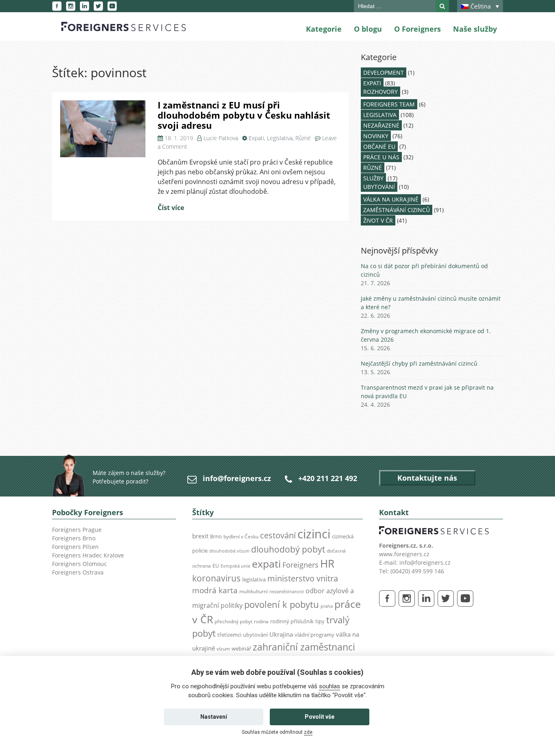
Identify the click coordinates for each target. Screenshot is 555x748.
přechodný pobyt (233, 621)
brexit (200, 536)
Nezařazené (381, 125)
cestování (278, 535)
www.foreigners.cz (404, 554)
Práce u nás (381, 157)
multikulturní (253, 591)
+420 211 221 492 (327, 478)
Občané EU (379, 146)
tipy (320, 621)
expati (266, 563)
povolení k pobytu (281, 604)
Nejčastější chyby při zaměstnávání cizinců (419, 363)
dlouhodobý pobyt (288, 549)
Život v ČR (378, 220)
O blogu (368, 29)
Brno (216, 536)
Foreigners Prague (77, 529)
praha (327, 606)
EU (215, 565)
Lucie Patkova (221, 138)
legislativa (254, 579)
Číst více (171, 207)
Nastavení (213, 716)
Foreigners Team (389, 104)
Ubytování (379, 187)
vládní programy (314, 634)
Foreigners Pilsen (75, 547)
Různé (303, 138)
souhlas (329, 686)
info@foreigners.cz (237, 478)
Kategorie (324, 29)
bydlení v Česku (240, 536)
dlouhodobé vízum (229, 551)
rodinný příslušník (292, 621)
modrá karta (215, 590)
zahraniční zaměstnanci (304, 647)
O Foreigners (417, 29)
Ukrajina (281, 634)
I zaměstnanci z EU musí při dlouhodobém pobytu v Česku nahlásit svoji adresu (244, 115)
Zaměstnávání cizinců (396, 210)
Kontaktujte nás (427, 478)
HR (327, 563)
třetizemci (229, 634)
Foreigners (300, 565)
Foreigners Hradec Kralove (88, 555)
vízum (223, 648)
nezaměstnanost (286, 591)
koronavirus (216, 578)
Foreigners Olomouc (79, 564)
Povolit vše (319, 716)
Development (383, 72)
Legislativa (280, 138)
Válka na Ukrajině (390, 199)
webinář (241, 648)
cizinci (313, 534)
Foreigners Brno (73, 538)
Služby (373, 178)
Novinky (375, 136)
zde (308, 732)
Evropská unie (235, 566)
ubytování (255, 634)
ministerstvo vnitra (302, 578)
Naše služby (475, 29)
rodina (261, 621)
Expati (256, 138)
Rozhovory (380, 91)
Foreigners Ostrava (78, 572)
